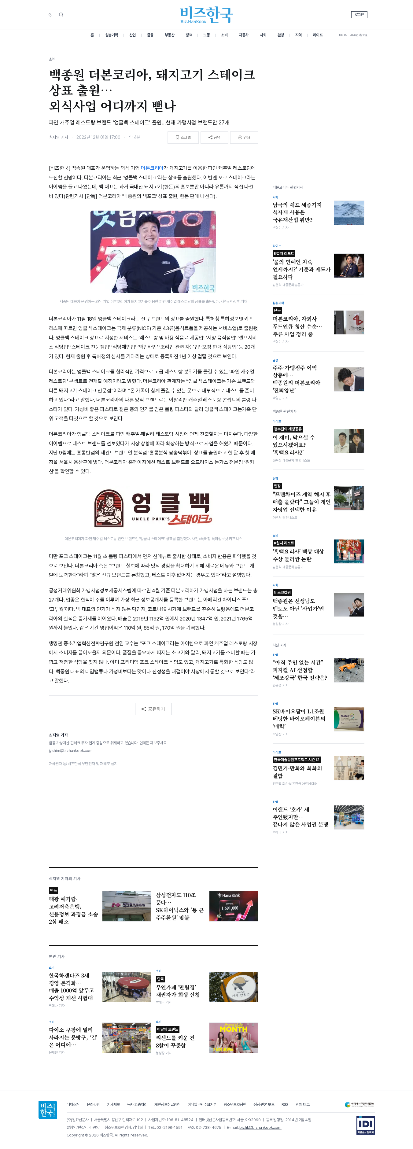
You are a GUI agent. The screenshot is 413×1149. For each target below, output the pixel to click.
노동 (206, 35)
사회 (263, 35)
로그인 (359, 15)
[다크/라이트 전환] (50, 15)
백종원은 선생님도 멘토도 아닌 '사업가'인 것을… (298, 605)
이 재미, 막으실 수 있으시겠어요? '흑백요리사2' (294, 441)
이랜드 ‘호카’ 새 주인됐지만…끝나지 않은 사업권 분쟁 (301, 817)
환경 (281, 35)
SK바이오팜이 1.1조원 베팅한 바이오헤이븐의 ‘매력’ (299, 718)
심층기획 (111, 35)
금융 (150, 35)
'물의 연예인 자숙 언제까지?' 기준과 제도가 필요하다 (302, 265)
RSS (285, 1104)
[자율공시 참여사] (365, 1125)
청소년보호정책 (235, 1104)
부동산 (170, 35)
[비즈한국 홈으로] (207, 14)
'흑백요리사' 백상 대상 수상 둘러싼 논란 (298, 552)
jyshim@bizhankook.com (71, 750)
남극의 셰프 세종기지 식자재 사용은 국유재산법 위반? (297, 212)
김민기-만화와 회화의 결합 (297, 768)
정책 (189, 35)
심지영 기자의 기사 (65, 878)
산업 (132, 35)
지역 (298, 35)
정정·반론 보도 (263, 1104)
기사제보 (113, 1104)
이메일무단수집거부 (201, 1104)
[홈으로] (48, 1110)
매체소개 (73, 1104)
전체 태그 (303, 1104)
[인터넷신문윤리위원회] (359, 1105)
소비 (224, 35)
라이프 (318, 35)
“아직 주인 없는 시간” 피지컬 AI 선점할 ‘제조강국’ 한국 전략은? (300, 670)
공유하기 (156, 708)
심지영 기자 (58, 137)
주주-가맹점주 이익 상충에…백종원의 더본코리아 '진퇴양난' (296, 379)
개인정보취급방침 (167, 1104)
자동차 (244, 35)
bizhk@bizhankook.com (260, 1127)
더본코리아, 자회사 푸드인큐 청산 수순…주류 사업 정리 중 (297, 322)
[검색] (61, 14)
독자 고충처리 (137, 1104)
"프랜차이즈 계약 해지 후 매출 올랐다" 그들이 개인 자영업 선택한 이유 (302, 498)
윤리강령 (93, 1104)
